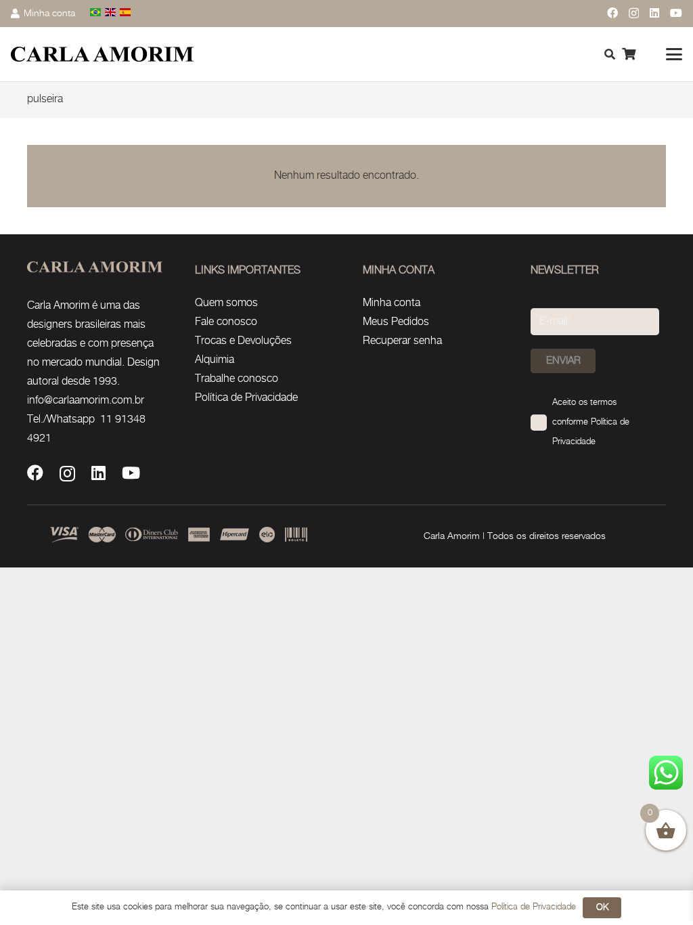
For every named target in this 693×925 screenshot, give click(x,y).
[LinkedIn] (654, 12)
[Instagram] (634, 13)
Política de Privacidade (246, 398)
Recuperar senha (402, 341)
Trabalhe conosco (236, 379)
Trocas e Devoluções (243, 341)
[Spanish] (126, 13)
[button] (674, 54)
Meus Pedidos (396, 322)
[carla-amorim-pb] (102, 54)
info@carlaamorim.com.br (85, 400)
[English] (111, 13)
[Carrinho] (628, 54)
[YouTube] (676, 12)
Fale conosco (226, 322)
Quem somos (226, 303)
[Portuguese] (96, 13)
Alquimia (214, 360)
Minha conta (391, 303)
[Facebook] (612, 12)
